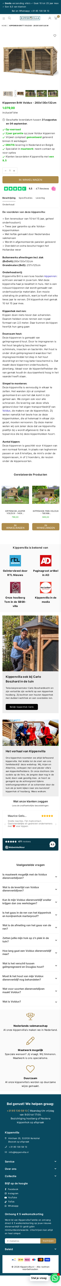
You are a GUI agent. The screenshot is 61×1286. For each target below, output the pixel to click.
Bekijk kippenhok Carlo (22, 707)
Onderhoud (8, 204)
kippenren (50, 276)
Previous (4, 59)
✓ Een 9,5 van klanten (14, 6)
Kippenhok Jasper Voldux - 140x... (15, 512)
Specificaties (25, 198)
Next (56, 59)
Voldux (6, 410)
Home (4, 26)
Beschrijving (8, 198)
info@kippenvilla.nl (19, 1152)
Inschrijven (48, 1240)
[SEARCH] (9, 18)
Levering (40, 198)
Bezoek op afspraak (18, 1141)
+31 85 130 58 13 (18, 1147)
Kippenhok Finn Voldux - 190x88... (46, 512)
